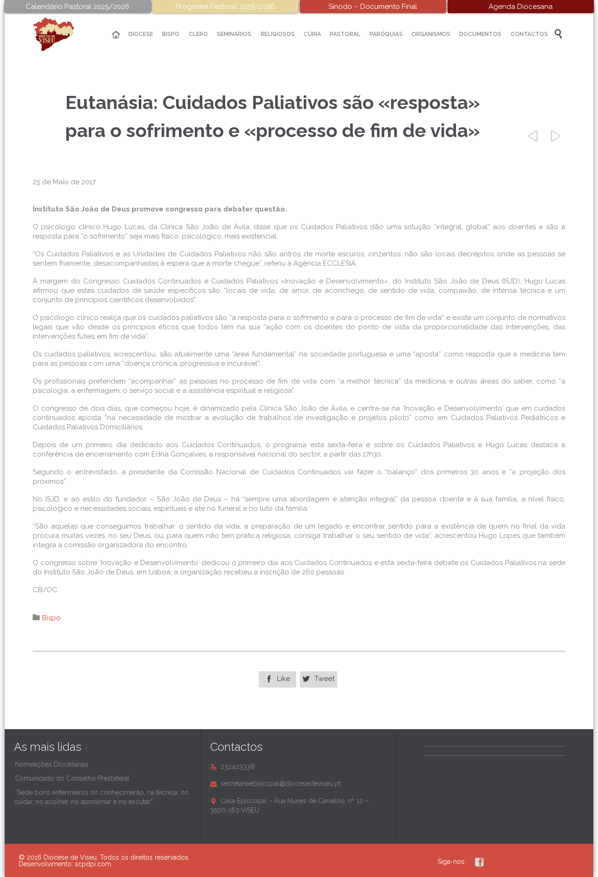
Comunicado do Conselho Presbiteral (72, 778)
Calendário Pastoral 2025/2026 (77, 6)
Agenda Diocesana (521, 6)
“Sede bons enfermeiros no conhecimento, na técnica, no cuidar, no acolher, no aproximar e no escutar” (101, 797)
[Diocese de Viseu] (60, 34)
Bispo (51, 618)
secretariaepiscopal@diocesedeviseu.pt (275, 783)
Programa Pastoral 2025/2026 (225, 6)
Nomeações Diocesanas (51, 764)
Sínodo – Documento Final (372, 6)
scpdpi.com (93, 864)
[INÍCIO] (116, 35)
